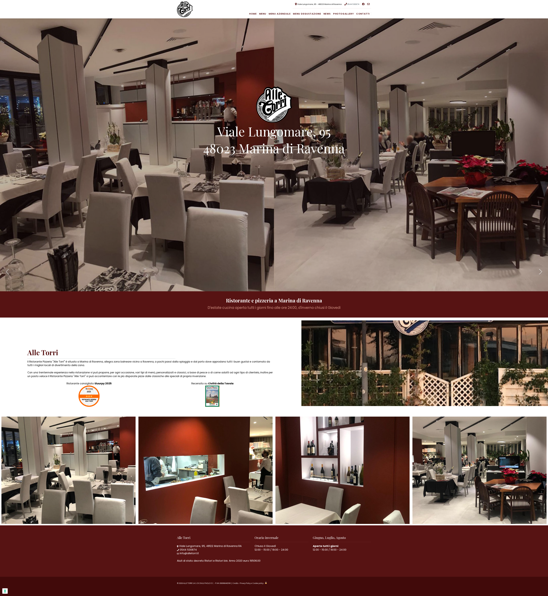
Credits (235, 583)
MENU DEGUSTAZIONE (307, 13)
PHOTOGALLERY (343, 13)
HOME (253, 13)
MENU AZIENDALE (280, 13)
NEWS (327, 13)
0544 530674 (353, 4)
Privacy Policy (245, 583)
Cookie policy (257, 583)
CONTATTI (363, 13)
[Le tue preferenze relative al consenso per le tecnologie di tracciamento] (5, 591)
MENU (262, 13)
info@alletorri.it (189, 553)
